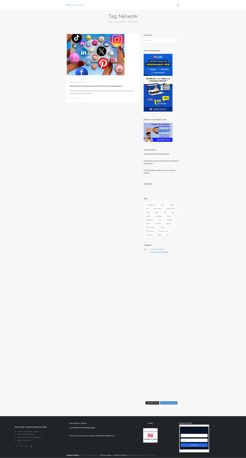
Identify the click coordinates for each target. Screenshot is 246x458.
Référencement (150, 231)
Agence (163, 205)
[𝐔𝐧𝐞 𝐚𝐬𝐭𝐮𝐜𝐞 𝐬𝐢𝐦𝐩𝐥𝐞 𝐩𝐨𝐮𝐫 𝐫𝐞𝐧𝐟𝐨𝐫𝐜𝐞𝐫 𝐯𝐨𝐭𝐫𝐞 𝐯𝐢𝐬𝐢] (161, 356)
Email (173, 212)
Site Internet (149, 235)
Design (156, 212)
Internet (169, 216)
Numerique (169, 223)
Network (148, 223)
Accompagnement (151, 205)
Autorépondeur (157, 208)
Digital (165, 212)
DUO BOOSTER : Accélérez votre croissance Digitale (159, 172)
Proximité (162, 227)
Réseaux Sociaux (82, 82)
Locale (160, 220)
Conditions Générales (120, 455)
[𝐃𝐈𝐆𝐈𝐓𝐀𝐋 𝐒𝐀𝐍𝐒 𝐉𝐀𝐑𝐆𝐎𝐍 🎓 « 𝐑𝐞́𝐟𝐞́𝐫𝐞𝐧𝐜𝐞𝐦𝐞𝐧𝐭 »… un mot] (149, 368)
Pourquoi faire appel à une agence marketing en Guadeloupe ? (161, 162)
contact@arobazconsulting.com (32, 437)
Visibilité (159, 235)
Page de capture (150, 227)
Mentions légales (106, 455)
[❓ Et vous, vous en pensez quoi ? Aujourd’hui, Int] (173, 295)
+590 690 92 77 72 (28, 440)
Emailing (148, 216)
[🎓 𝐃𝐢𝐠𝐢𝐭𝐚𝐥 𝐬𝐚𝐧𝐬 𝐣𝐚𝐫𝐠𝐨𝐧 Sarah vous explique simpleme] (149, 278)
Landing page (149, 220)
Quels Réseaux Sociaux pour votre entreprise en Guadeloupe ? (96, 86)
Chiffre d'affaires (170, 208)
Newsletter (158, 223)
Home (110, 22)
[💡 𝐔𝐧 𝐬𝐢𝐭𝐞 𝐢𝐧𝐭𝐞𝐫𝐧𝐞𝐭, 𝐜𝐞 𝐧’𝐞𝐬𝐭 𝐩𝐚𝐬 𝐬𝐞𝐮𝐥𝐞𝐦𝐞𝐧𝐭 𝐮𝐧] (161, 291)
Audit (147, 208)
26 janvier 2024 (75, 98)
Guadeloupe (158, 216)
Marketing (73, 82)
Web (167, 235)
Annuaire (172, 205)
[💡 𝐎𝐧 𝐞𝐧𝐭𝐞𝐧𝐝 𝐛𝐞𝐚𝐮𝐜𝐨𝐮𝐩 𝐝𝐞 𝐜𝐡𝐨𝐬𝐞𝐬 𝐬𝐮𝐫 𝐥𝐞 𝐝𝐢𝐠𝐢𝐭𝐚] (173, 364)
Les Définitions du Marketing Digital (156, 154)
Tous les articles (120, 22)
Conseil (148, 212)
